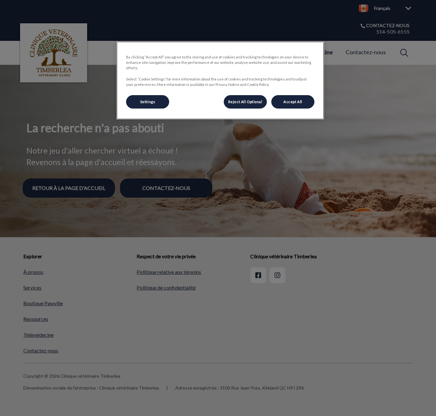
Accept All (292, 102)
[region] (220, 80)
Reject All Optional (245, 102)
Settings (147, 102)
